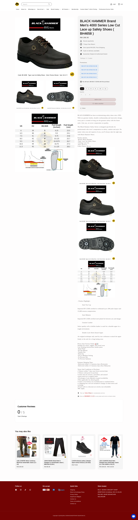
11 (105, 88)
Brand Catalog (55, 9)
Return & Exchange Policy (77, 492)
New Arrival (40, 9)
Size (81, 85)
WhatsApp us (31, 9)
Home (17, 9)
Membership (75, 9)
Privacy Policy (74, 494)
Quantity (82, 92)
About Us (23, 9)
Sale (48, 9)
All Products (65, 9)
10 (100, 88)
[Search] (49, 4)
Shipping (72, 489)
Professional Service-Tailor (106, 9)
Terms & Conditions (75, 501)
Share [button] (84, 108)
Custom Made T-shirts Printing (88, 9)
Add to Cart (98, 99)
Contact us (73, 499)
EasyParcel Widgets (75, 496)
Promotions (83, 62)
